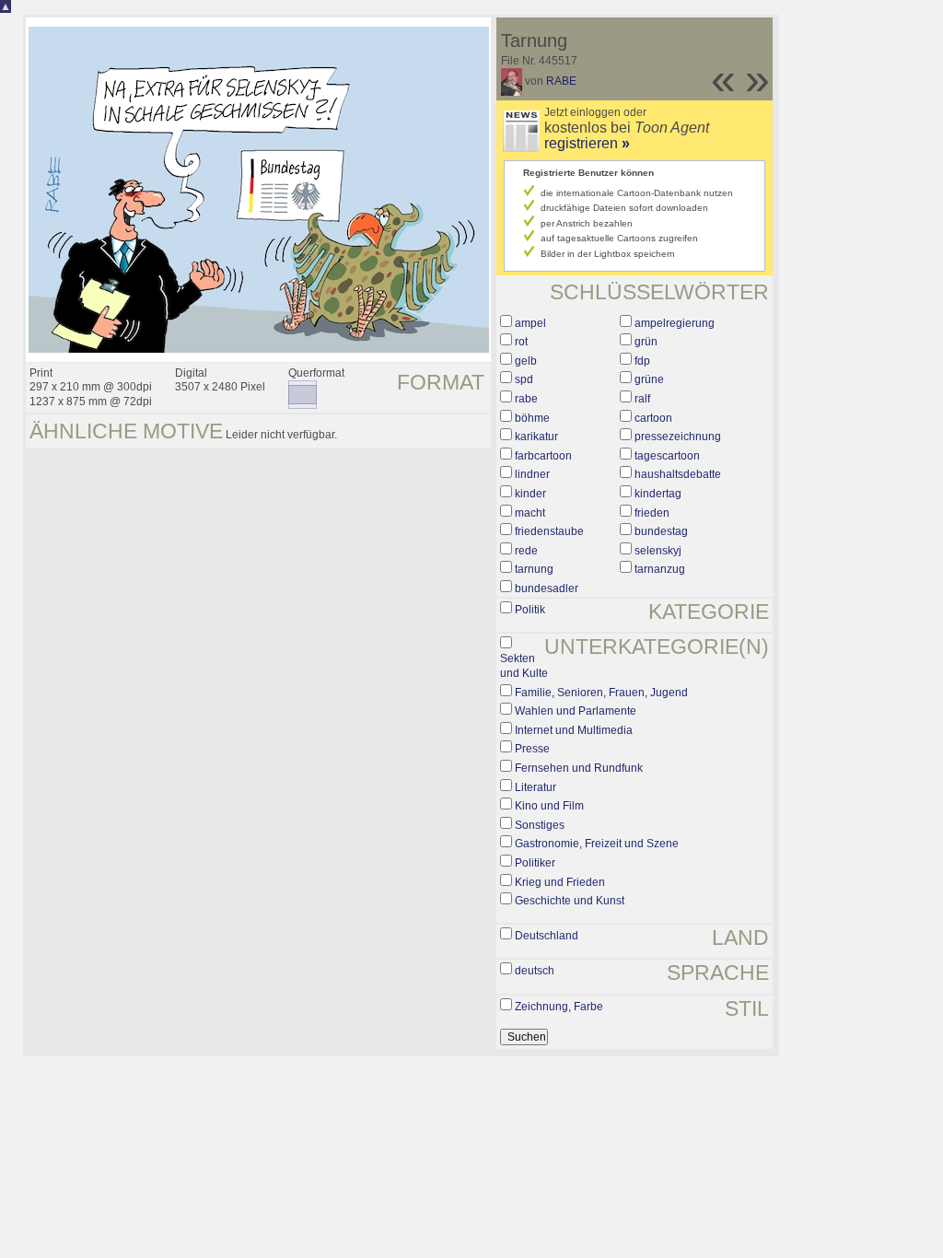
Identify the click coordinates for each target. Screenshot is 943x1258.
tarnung (534, 569)
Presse (532, 748)
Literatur (535, 787)
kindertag (657, 493)
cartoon (653, 418)
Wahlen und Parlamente (575, 711)
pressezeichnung (677, 436)
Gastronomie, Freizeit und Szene (597, 843)
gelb (526, 361)
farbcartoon (543, 455)
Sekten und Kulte (524, 666)
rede (526, 550)
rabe (526, 398)
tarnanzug (659, 569)
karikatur (536, 436)
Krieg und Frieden (560, 882)
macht (530, 513)
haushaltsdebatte (677, 474)
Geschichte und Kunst (569, 900)
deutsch (534, 970)
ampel (530, 323)
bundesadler (546, 588)
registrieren (587, 143)
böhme (532, 418)
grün (646, 341)
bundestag (661, 531)
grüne (649, 379)
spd (524, 379)
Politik (530, 609)
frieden (651, 513)
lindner (532, 474)
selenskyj (657, 550)
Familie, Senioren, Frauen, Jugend (601, 692)
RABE (561, 81)
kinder (530, 493)
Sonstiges (540, 825)
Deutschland (546, 935)
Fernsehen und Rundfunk (579, 768)
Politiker (535, 862)
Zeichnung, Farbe (559, 1006)
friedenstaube (549, 531)
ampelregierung (674, 323)
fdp (642, 361)
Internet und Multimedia (574, 730)
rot (521, 341)
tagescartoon (667, 455)
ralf (642, 398)
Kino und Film (549, 805)
